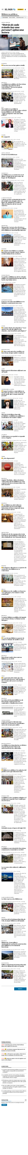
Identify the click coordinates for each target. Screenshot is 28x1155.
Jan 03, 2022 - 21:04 (16, 830)
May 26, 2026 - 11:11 (19, 91)
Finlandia (3, 826)
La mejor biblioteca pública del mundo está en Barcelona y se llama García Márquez (13, 619)
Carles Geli (3, 803)
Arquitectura (4, 225)
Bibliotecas (4, 82)
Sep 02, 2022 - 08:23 (18, 705)
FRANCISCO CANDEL (5, 796)
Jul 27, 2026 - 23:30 (14, 52)
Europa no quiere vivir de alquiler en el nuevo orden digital (13, 1059)
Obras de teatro (5, 532)
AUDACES (3, 636)
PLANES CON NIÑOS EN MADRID (7, 897)
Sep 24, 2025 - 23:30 (13, 232)
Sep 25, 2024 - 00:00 (21, 440)
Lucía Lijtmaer (4, 461)
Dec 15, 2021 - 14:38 (19, 852)
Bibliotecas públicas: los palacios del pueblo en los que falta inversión (13, 771)
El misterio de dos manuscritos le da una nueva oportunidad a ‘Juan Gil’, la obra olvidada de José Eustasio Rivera (13, 536)
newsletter (4, 1100)
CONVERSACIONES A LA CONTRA (7, 389)
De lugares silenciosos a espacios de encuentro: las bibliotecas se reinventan (14, 569)
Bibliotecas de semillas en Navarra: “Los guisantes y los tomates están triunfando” (13, 593)
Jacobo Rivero (4, 573)
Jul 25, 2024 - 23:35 (15, 487)
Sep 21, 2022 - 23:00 (17, 685)
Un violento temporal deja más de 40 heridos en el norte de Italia (13, 1050)
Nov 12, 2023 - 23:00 (16, 596)
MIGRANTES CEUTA (20, 17)
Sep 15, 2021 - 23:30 (15, 923)
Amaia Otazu (4, 596)
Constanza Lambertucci (6, 750)
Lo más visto (4, 1066)
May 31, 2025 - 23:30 (17, 256)
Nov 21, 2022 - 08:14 (17, 661)
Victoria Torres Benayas (6, 901)
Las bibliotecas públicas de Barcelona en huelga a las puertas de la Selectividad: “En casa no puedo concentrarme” (13, 86)
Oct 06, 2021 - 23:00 (20, 901)
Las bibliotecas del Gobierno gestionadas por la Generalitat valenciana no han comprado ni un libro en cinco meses (12, 507)
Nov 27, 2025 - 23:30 (19, 180)
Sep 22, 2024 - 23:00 (13, 461)
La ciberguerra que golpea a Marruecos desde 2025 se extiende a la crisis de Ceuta (13, 1054)
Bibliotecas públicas (9, 14)
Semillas (3, 589)
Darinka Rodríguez (5, 727)
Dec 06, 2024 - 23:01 (18, 398)
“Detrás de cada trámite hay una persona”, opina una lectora (12, 28)
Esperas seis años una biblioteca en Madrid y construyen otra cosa (12, 302)
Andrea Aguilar (4, 871)
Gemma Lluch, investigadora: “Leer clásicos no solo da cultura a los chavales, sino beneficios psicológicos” (13, 329)
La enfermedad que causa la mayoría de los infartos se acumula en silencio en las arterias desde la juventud (14, 1092)
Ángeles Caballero (5, 398)
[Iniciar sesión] (25, 9)
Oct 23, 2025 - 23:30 (12, 208)
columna (3, 135)
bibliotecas (4, 615)
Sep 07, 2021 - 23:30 (15, 968)
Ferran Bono (4, 512)
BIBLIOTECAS (4, 478)
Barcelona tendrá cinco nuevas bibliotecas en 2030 (11, 658)
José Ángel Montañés (5, 852)
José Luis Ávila (4, 420)
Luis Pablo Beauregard (6, 440)
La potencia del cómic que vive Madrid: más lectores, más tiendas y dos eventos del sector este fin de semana (13, 680)
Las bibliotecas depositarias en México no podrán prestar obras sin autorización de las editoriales (13, 747)
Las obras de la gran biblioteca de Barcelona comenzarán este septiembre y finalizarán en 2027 (12, 702)
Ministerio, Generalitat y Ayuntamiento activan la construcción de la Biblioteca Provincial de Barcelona (13, 945)
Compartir (6, 137)
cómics (3, 676)
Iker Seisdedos (4, 256)
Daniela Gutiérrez (5, 305)
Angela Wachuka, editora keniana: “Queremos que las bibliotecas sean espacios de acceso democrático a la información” (13, 482)
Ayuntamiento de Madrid (6, 300)
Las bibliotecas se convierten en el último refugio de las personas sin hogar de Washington (12, 176)
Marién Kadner (4, 830)
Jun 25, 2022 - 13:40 (20, 750)
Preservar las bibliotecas (9, 154)
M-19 (2, 107)
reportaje (3, 565)
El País (2, 208)
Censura (3, 412)
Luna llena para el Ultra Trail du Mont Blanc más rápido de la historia (12, 1045)
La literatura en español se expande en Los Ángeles (13, 437)
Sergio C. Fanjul (4, 774)
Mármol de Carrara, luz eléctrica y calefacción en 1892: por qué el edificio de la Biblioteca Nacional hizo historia (13, 229)
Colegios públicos (5, 275)
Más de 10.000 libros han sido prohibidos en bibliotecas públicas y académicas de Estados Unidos (13, 416)
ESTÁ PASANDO (5, 17)
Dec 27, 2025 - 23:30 (14, 157)
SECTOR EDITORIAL (5, 963)
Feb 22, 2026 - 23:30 (15, 139)
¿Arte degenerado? (9, 458)
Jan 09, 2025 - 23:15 (13, 374)
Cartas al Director (5, 22)
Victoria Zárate (4, 232)
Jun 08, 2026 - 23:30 (19, 68)
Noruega (3, 917)
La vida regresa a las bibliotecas (11, 899)
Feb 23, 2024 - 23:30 (16, 539)
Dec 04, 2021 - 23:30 (15, 871)
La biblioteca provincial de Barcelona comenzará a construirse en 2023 (13, 849)
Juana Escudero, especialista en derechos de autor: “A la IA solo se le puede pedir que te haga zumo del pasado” (13, 393)
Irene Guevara (4, 661)
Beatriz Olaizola (5, 685)
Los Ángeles (4, 434)
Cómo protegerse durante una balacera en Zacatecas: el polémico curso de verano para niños (12, 723)
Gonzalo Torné (4, 374)
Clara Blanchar (4, 622)
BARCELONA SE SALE (5, 349)
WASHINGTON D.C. (4, 173)
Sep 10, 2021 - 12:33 (19, 949)
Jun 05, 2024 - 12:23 (16, 512)
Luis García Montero (5, 139)
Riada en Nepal (12, 17)
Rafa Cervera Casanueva (6, 642)
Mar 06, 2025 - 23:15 (16, 355)
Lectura (3, 326)
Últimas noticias (6, 1042)
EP (1, 282)
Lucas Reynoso (4, 117)
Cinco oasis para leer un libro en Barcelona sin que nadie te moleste (12, 352)
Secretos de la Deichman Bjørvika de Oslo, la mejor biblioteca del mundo (13, 920)
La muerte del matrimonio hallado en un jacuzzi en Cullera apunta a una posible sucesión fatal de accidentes (14, 1071)
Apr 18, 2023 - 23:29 (17, 642)
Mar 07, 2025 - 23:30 (16, 333)
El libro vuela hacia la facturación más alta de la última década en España (13, 965)
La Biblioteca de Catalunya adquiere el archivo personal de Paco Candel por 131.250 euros (13, 799)
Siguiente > (20, 988)
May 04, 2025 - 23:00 (17, 305)
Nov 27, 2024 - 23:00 (13, 420)
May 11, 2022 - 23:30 (16, 774)
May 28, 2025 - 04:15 (11, 282)
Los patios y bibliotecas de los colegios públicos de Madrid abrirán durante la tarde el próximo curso (13, 278)
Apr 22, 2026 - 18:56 (16, 117)
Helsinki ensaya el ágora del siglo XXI (13, 828)
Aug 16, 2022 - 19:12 (17, 727)
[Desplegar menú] (2, 9)
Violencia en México (5, 720)
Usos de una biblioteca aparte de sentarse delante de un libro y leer (12, 639)
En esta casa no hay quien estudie (14, 65)
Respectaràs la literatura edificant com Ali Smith (13, 371)
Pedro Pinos (4, 355)
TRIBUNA (3, 456)
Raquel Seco (4, 487)
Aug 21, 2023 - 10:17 (17, 622)
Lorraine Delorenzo (5, 68)
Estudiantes (4, 63)
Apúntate (4, 1104)
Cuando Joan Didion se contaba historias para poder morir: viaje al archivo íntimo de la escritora (12, 252)
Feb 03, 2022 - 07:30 (15, 803)
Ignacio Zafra (4, 333)
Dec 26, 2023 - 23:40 (13, 573)
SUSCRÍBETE (20, 9)
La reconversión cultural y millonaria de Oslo (13, 868)
